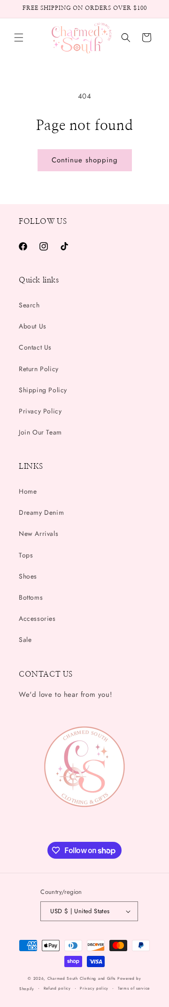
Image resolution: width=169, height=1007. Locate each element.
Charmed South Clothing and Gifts (81, 978)
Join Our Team (40, 432)
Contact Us (35, 347)
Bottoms (31, 597)
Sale (25, 639)
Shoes (28, 576)
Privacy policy (94, 988)
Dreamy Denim (41, 512)
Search (29, 305)
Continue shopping (85, 160)
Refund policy (57, 988)
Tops (26, 555)
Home (28, 491)
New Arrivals (38, 533)
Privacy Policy (40, 411)
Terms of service (134, 988)
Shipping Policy (43, 390)
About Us (32, 326)
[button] (18, 37)
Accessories (37, 618)
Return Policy (39, 369)
